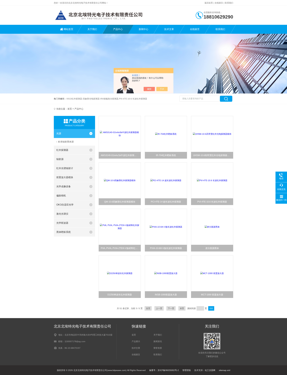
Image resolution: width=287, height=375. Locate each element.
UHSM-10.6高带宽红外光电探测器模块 (212, 155)
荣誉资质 (158, 348)
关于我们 (92, 29)
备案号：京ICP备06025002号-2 (164, 370)
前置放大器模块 (64, 177)
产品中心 (118, 29)
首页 (69, 109)
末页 (182, 308)
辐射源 (60, 159)
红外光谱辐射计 (64, 168)
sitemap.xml (224, 370)
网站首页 (68, 29)
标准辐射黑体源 (66, 141)
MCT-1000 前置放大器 (212, 294)
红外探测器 (62, 150)
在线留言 (219, 3)
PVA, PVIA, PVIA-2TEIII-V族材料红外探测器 (121, 248)
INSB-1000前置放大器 (166, 294)
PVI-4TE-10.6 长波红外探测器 (212, 201)
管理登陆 (186, 370)
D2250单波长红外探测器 (119, 294)
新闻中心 (143, 29)
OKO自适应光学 (65, 204)
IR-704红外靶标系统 (166, 155)
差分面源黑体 (212, 248)
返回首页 (208, 3)
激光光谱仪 (62, 214)
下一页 (171, 308)
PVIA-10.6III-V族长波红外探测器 (166, 248)
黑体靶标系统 (63, 232)
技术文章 (169, 29)
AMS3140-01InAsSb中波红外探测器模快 (121, 155)
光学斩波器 (62, 223)
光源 (58, 133)
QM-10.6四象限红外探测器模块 (119, 201)
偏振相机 (61, 195)
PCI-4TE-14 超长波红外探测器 (166, 201)
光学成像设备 (63, 186)
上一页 (159, 308)
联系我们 (229, 3)
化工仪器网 (210, 370)
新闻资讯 (158, 341)
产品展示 (136, 341)
